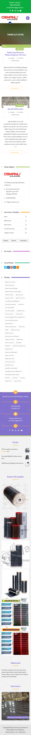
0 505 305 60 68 (10, 198)
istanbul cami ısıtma (9, 339)
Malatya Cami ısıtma (9, 358)
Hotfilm (6, 330)
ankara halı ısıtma (9, 294)
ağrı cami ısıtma (19, 294)
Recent (14, 240)
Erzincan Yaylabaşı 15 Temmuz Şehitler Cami (15, 317)
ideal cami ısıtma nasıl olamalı (12, 336)
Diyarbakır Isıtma (20, 310)
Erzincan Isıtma (19, 314)
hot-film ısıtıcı (22, 326)
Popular (5, 240)
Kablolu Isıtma (15, 60)
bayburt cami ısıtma (20, 298)
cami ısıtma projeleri (9, 310)
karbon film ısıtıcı (9, 349)
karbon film (7, 345)
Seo (17, 732)
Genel (5, 216)
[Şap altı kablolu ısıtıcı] (16, 102)
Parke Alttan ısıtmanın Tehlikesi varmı (13, 371)
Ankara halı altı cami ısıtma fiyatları (13, 291)
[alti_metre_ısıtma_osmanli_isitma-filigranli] (16, 612)
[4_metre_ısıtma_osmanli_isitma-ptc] (16, 641)
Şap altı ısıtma (8, 381)
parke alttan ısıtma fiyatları (11, 368)
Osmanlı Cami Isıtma (9, 229)
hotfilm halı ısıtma (9, 333)
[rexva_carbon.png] (16, 554)
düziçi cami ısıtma (9, 314)
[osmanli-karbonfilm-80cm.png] (16, 497)
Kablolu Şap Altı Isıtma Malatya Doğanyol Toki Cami (15, 53)
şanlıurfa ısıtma (17, 381)
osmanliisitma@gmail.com (14, 7)
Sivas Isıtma (15, 377)
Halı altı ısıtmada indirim (10, 326)
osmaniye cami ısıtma (10, 361)
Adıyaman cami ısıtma (10, 282)
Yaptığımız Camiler (9, 233)
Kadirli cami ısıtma (9, 342)
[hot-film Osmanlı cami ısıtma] (16, 583)
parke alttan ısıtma (9, 365)
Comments (23, 240)
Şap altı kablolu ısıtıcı (15, 109)
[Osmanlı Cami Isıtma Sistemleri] (10, 18)
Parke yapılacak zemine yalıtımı (12, 374)
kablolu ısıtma (20, 339)
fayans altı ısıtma (9, 323)
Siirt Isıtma (7, 377)
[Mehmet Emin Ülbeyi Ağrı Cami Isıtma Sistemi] (16, 706)
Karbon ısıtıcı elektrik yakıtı (11, 352)
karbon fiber (18, 342)
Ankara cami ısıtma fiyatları (11, 288)
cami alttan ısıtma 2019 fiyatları (12, 301)
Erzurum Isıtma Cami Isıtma (11, 320)
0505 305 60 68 (15, 5)
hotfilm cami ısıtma (15, 330)
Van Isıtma (22, 377)
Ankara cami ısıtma (9, 285)
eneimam (12, 58)
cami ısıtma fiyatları (9, 307)
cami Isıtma (21, 304)
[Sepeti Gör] (10, 23)
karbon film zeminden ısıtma (19, 345)
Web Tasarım (22, 732)
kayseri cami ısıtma (9, 355)
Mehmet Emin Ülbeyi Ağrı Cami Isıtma (18, 717)
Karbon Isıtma (7, 225)
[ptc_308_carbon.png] (16, 526)
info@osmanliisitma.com (12, 202)
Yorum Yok (20, 58)
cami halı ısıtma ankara (10, 304)
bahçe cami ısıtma (9, 298)
